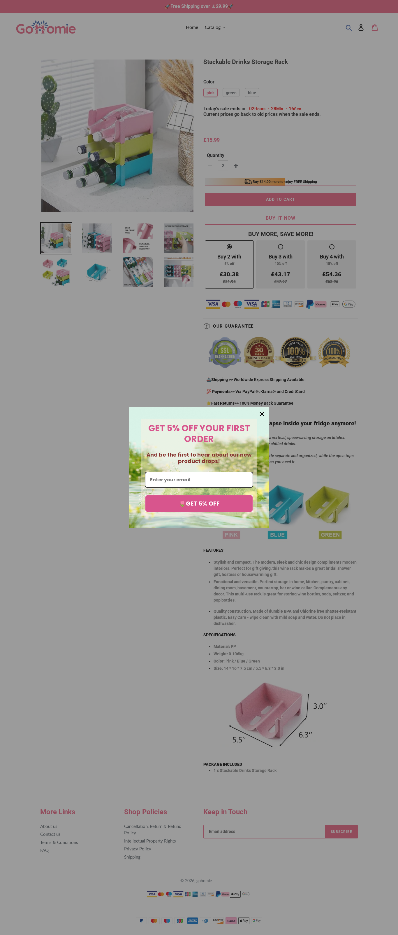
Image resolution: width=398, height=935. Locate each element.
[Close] (262, 414)
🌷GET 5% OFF (199, 503)
